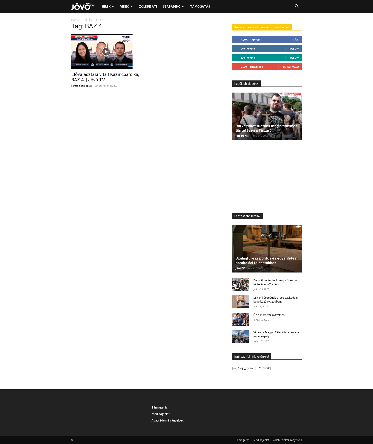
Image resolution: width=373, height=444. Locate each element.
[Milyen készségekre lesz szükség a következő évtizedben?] (240, 301)
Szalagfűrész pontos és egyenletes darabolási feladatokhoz (265, 260)
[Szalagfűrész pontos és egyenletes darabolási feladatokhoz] (267, 248)
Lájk (296, 39)
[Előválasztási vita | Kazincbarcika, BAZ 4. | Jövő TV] (106, 51)
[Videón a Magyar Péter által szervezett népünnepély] (240, 336)
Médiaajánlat (161, 414)
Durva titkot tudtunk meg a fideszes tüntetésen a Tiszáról (266, 128)
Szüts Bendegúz (81, 85)
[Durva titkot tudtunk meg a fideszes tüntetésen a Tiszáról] (267, 116)
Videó (124, 6)
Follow (294, 48)
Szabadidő (171, 6)
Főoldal (75, 19)
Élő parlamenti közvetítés (268, 315)
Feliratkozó (290, 66)
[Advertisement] (267, 178)
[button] (296, 7)
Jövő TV (240, 268)
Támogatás (200, 6)
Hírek (106, 6)
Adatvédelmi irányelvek (167, 420)
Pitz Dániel (242, 135)
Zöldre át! (148, 6)
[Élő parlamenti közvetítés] (240, 319)
